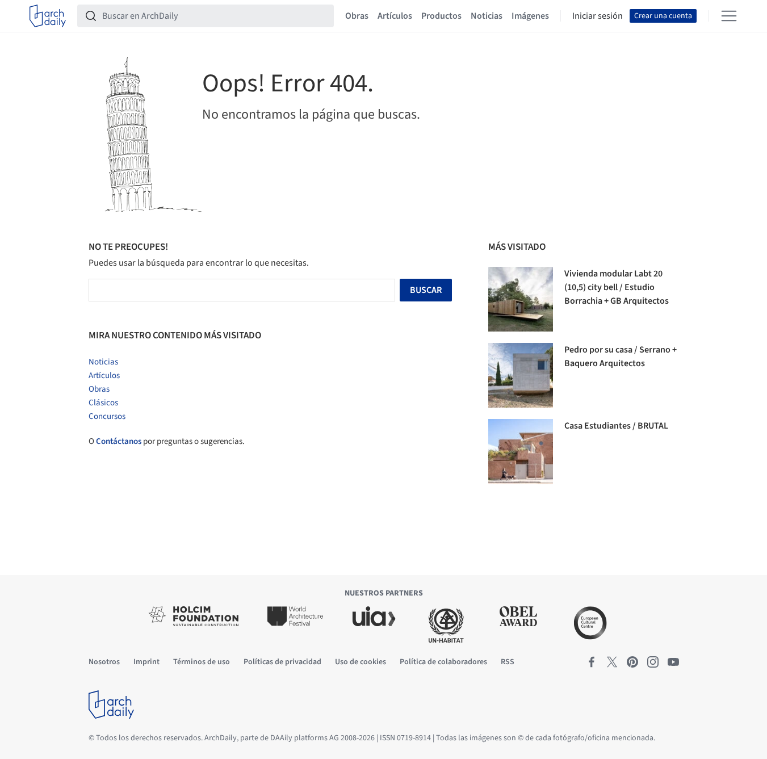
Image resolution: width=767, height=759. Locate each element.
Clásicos (103, 403)
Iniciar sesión (597, 16)
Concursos (107, 416)
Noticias (486, 16)
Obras (356, 16)
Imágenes (530, 16)
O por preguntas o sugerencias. (167, 441)
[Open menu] (729, 16)
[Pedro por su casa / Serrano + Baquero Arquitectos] (520, 375)
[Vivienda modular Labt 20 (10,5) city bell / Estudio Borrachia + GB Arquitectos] (520, 299)
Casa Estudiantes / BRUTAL (616, 426)
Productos (441, 16)
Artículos (395, 16)
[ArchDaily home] (48, 16)
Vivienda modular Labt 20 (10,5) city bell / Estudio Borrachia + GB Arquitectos (616, 287)
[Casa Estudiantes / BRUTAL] (520, 451)
